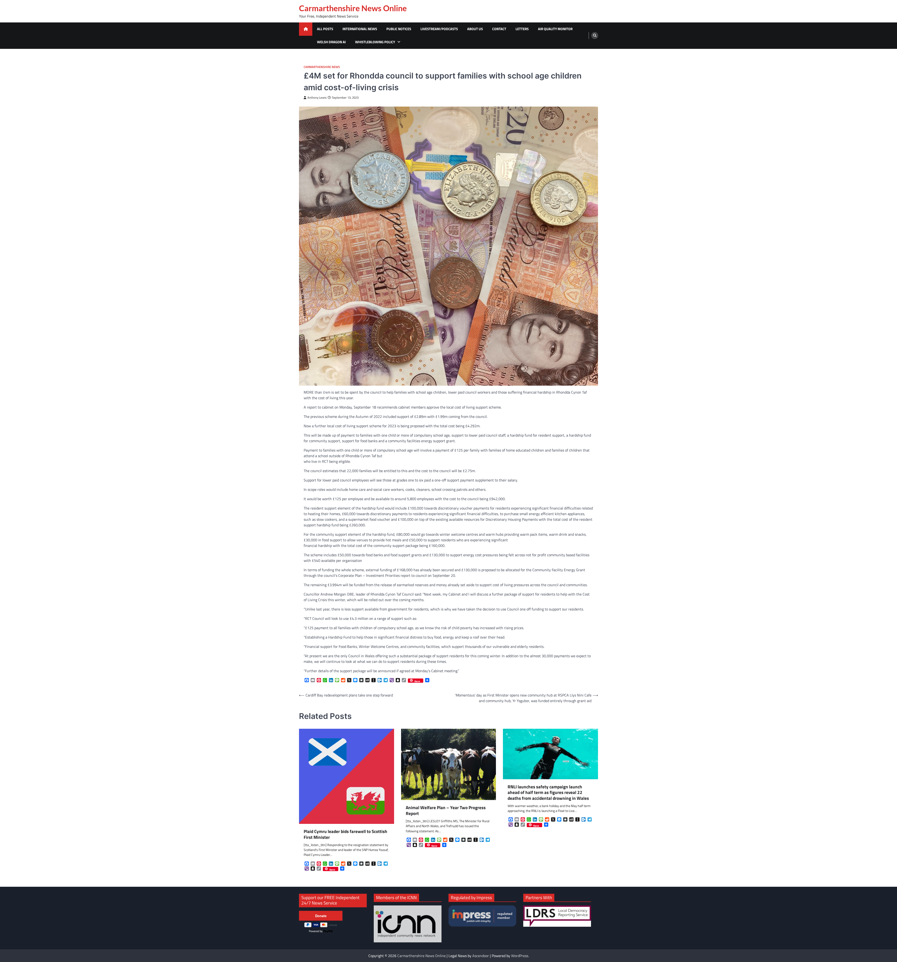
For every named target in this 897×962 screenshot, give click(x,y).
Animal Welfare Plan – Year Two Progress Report (446, 810)
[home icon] (305, 29)
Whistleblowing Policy (375, 42)
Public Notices (398, 29)
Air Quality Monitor (555, 29)
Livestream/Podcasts (439, 29)
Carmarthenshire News (322, 67)
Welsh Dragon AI (331, 42)
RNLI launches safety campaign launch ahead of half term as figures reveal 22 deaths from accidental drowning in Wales (548, 792)
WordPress (519, 955)
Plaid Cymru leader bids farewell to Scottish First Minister (345, 834)
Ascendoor (480, 955)
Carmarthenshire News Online (353, 8)
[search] (594, 35)
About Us (475, 29)
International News (359, 29)
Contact (499, 29)
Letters (522, 29)
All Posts (325, 29)
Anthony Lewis (317, 97)
